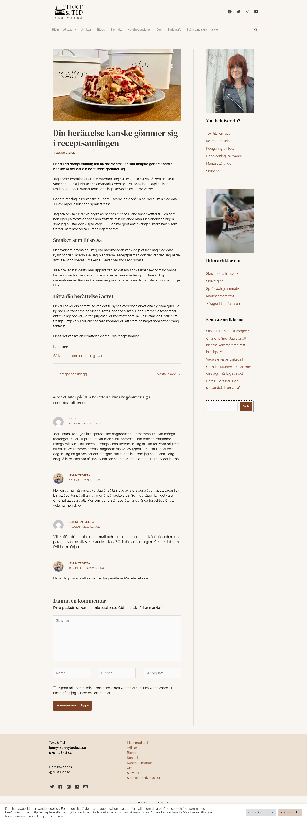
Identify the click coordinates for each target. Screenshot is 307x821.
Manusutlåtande (218, 164)
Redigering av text (220, 149)
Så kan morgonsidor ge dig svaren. (80, 356)
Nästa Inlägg (168, 374)
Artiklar (86, 29)
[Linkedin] (256, 12)
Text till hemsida (218, 133)
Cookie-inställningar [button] (261, 812)
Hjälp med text (62, 29)
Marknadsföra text (220, 296)
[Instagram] (247, 12)
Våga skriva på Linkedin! (224, 359)
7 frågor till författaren (223, 304)
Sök (246, 406)
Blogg (101, 29)
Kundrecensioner (139, 29)
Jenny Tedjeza (79, 475)
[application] (74, 29)
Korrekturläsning (219, 141)
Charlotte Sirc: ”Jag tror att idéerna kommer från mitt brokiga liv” (226, 345)
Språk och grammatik (222, 289)
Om (159, 29)
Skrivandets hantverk (222, 274)
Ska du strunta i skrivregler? (227, 331)
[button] (256, 29)
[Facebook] (230, 12)
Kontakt (116, 29)
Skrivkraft (174, 29)
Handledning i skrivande (224, 156)
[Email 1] (85, 787)
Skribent (212, 171)
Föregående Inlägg (70, 374)
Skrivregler (214, 281)
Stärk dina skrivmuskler (203, 29)
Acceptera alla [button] (290, 812)
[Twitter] (238, 12)
